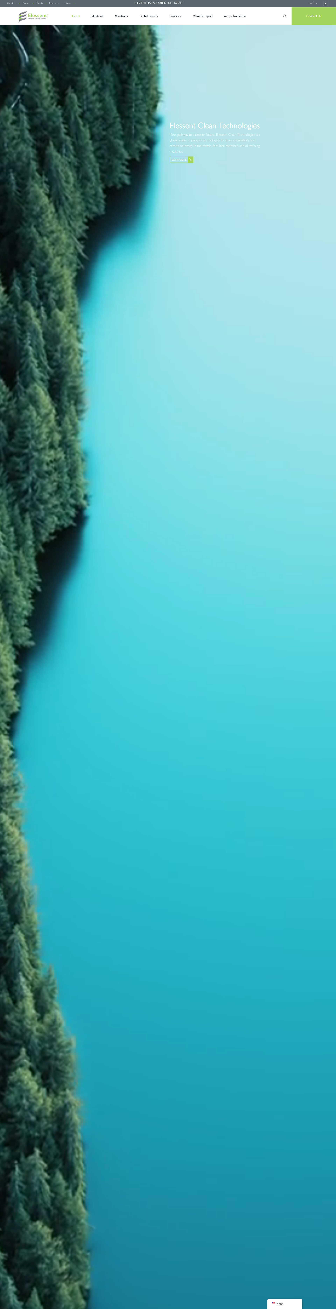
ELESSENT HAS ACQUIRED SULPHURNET (159, 3)
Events (40, 3)
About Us (11, 3)
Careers (26, 3)
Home (76, 16)
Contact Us (313, 16)
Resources (54, 3)
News (68, 3)
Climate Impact (203, 16)
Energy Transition (234, 16)
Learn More (179, 159)
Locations (312, 3)
